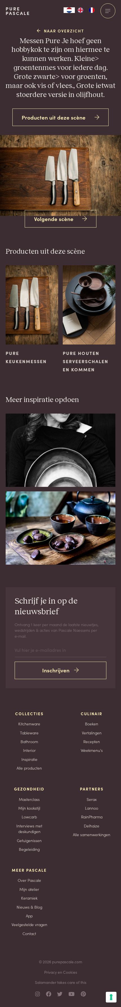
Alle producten (29, 768)
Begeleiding (29, 849)
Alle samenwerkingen (91, 834)
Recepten (91, 741)
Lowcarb (29, 817)
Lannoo (91, 808)
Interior (29, 750)
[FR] (91, 10)
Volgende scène (53, 218)
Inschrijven (56, 670)
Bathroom (29, 741)
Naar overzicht (64, 31)
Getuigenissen (29, 840)
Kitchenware (29, 723)
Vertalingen (92, 733)
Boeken (91, 723)
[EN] (80, 10)
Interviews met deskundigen (29, 828)
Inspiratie (29, 759)
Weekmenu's (92, 750)
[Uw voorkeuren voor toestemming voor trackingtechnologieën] (111, 997)
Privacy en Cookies (60, 972)
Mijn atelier (29, 889)
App (29, 915)
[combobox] (69, 10)
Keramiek (29, 898)
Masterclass (29, 799)
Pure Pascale (18, 11)
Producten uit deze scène (54, 117)
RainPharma (91, 817)
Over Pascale (29, 880)
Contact (29, 933)
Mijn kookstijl (29, 808)
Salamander (45, 982)
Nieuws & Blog (29, 907)
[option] (80, 10)
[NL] (69, 10)
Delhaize (91, 826)
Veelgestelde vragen (29, 924)
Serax (92, 799)
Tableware (29, 733)
